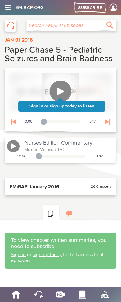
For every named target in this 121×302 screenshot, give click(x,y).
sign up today (63, 106)
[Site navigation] (7, 7)
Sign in (36, 106)
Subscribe (90, 8)
